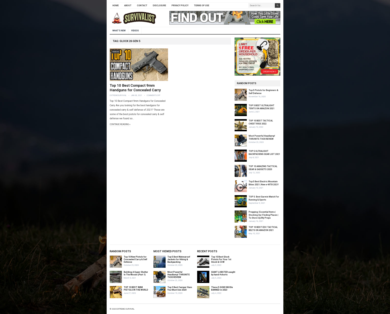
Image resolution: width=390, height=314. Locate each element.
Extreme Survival (126, 309)
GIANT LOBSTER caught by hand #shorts (223, 273)
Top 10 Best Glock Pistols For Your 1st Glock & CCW (221, 259)
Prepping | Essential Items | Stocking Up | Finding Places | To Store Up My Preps (263, 215)
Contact (142, 5)
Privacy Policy (180, 5)
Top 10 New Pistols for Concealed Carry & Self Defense (135, 259)
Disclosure (159, 5)
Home (115, 5)
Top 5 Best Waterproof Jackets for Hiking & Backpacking (178, 259)
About (127, 5)
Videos (135, 30)
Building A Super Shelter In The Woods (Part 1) (136, 273)
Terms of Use (201, 5)
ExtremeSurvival (118, 95)
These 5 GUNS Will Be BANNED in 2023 (222, 288)
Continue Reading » (120, 124)
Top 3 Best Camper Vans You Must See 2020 (179, 288)
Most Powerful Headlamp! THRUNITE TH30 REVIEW (178, 274)
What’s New (119, 30)
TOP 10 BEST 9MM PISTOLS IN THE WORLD (136, 288)
